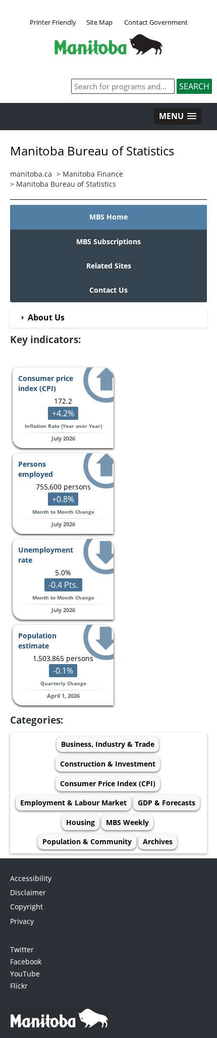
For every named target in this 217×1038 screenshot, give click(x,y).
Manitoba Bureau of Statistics (66, 184)
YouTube (25, 973)
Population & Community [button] (87, 841)
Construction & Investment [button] (107, 764)
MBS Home (108, 217)
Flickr (19, 986)
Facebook (25, 961)
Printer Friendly (53, 22)
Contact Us (108, 290)
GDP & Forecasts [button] (166, 802)
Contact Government (156, 22)
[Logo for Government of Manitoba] (108, 51)
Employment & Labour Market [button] (73, 802)
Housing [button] (80, 822)
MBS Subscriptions (108, 241)
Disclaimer (28, 892)
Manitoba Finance (93, 174)
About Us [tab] (46, 317)
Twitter (22, 949)
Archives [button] (158, 841)
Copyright (26, 906)
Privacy (22, 921)
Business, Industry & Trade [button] (107, 744)
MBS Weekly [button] (127, 822)
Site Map (99, 22)
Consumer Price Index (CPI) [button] (107, 783)
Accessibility (30, 878)
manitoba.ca (31, 174)
